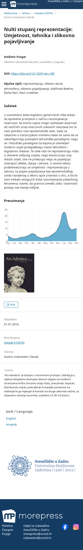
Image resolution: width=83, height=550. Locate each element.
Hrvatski (11, 424)
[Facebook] (67, 529)
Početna (7, 526)
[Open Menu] (4, 4)
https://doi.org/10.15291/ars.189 (32, 73)
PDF (12, 305)
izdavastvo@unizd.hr (37, 538)
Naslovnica (10, 13)
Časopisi (7, 530)
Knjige (6, 534)
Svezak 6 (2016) (43, 13)
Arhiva (26, 13)
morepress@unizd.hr (37, 534)
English (11, 418)
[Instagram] (76, 529)
